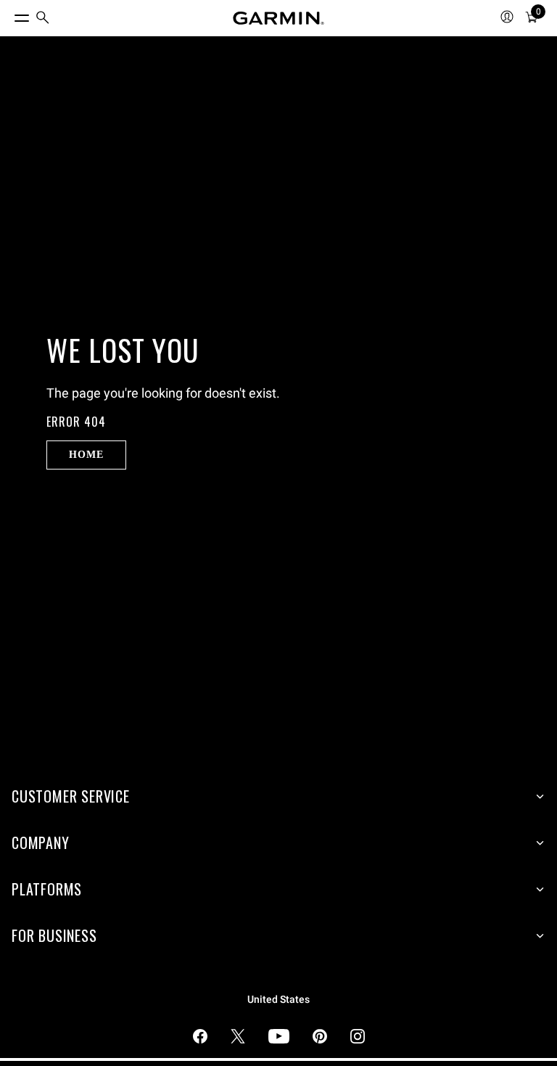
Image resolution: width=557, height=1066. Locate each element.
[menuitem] (43, 18)
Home (86, 454)
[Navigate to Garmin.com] (278, 18)
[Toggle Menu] (8, 14)
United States (278, 999)
